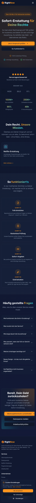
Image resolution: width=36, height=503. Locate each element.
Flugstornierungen (6, 466)
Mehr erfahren (17, 487)
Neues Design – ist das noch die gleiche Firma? (16, 360)
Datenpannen (5, 460)
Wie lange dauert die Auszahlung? (14, 334)
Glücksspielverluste (6, 457)
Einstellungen (19, 498)
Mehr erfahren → (8, 163)
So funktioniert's (18, 49)
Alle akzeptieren (18, 490)
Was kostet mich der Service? (13, 326)
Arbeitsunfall (4, 469)
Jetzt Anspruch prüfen (16, 43)
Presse (3, 477)
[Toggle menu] (33, 3)
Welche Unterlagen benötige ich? (14, 351)
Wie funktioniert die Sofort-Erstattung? (16, 318)
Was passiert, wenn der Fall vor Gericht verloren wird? (16, 343)
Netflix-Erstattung (6, 463)
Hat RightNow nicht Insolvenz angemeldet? (13, 370)
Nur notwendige (18, 494)
